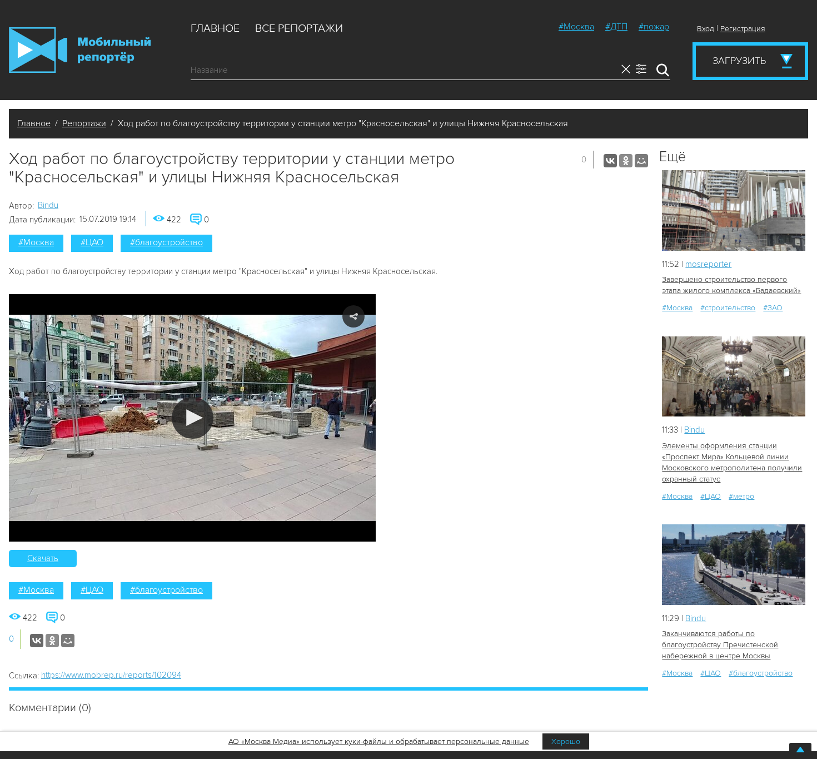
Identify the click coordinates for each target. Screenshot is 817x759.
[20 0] (733, 210)
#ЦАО (92, 242)
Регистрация (742, 28)
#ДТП (616, 26)
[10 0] (733, 564)
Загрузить (739, 60)
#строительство (727, 307)
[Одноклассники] (625, 160)
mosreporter (708, 264)
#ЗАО (773, 307)
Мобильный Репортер (80, 50)
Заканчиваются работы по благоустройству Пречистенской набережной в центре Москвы (720, 645)
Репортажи (84, 123)
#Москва (576, 26)
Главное (215, 28)
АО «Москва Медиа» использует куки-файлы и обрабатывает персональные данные (378, 741)
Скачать (42, 558)
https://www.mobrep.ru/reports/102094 (111, 675)
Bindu (48, 205)
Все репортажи (299, 28)
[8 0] (733, 376)
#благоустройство (166, 242)
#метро (741, 496)
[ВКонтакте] (610, 160)
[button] (192, 418)
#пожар (654, 26)
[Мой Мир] (641, 160)
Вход (705, 28)
